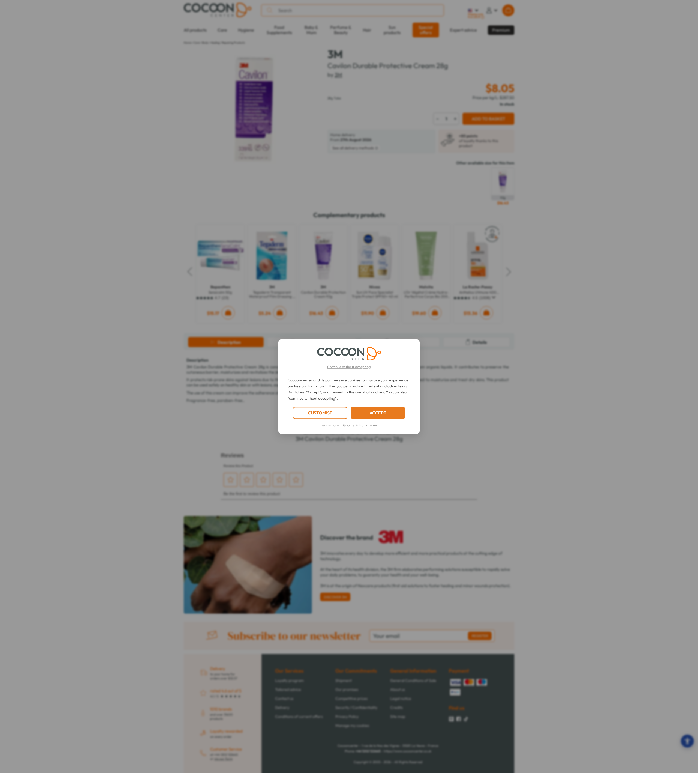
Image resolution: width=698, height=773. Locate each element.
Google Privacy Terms (360, 425)
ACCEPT (377, 413)
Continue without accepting (349, 367)
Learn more (329, 425)
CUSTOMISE (320, 413)
